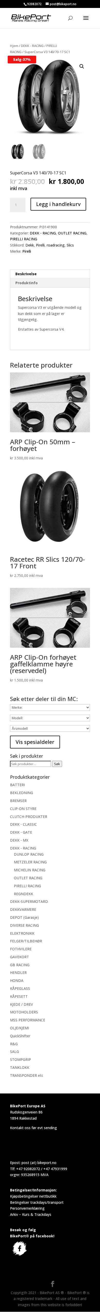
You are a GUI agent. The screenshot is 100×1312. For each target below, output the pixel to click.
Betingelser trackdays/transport (37, 1202)
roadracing (56, 245)
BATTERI (17, 784)
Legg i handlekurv (58, 204)
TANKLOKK (19, 1067)
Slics (70, 245)
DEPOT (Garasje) (24, 917)
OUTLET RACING (72, 233)
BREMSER (18, 800)
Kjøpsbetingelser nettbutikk (33, 1196)
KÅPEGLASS (20, 988)
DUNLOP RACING (29, 854)
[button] (81, 66)
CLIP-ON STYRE (23, 808)
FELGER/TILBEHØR (26, 941)
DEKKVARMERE (23, 909)
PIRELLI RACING (23, 238)
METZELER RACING (30, 862)
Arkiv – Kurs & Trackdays (30, 1214)
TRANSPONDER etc (26, 1075)
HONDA (16, 980)
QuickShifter (20, 1035)
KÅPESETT (19, 996)
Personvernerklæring (27, 1208)
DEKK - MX (19, 840)
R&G (14, 1043)
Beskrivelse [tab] (26, 273)
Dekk (29, 245)
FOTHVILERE (21, 948)
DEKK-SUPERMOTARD (29, 901)
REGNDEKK (23, 893)
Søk (57, 764)
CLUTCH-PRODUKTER (28, 816)
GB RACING (19, 964)
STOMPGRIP (20, 1059)
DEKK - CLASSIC (23, 824)
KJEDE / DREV (21, 1004)
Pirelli (40, 245)
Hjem (14, 45)
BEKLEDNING (21, 792)
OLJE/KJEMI (19, 1027)
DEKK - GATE (21, 832)
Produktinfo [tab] (26, 282)
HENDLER (18, 972)
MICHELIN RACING (29, 869)
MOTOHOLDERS (24, 1012)
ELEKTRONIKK (22, 933)
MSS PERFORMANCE (27, 1020)
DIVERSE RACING (24, 925)
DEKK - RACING (32, 45)
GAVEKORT (19, 956)
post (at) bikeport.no (39, 1162)
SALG (14, 1051)
